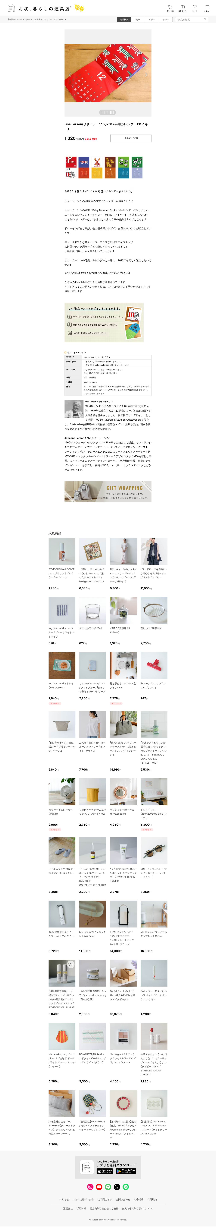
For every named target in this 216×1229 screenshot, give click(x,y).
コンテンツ (182, 11)
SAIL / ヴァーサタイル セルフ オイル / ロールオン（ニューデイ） (154, 995)
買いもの (170, 11)
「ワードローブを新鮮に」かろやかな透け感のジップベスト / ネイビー (154, 573)
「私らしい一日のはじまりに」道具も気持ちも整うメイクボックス (122, 995)
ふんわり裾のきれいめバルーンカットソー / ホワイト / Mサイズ (92, 746)
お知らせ (64, 1199)
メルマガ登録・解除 (83, 1199)
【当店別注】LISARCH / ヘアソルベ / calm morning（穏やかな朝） (92, 995)
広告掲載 (138, 1199)
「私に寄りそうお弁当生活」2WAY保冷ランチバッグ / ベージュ (62, 746)
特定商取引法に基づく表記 (104, 1208)
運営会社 (68, 1208)
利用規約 (152, 1199)
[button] (70, 75)
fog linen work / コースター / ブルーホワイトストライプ (61, 632)
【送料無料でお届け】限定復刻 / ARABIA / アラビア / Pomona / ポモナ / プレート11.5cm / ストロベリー (123, 1129)
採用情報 (81, 1208)
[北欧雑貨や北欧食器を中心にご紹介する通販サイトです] (44, 8)
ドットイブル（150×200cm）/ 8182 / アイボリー (154, 813)
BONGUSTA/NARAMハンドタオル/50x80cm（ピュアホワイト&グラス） (92, 1058)
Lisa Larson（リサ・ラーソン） (97, 357)
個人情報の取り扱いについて (137, 1208)
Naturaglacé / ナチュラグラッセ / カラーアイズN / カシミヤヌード (123, 1058)
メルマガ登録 (131, 138)
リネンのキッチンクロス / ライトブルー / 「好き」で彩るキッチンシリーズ (92, 687)
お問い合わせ (123, 1199)
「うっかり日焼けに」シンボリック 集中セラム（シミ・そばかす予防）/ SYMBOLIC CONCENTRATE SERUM (92, 876)
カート (195, 11)
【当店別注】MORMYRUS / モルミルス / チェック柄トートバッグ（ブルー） (92, 1125)
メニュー (207, 11)
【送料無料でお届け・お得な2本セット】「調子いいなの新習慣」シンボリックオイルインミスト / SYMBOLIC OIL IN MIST (61, 999)
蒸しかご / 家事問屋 (151, 628)
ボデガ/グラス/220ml (90, 628)
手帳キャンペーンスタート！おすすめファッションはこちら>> (37, 19)
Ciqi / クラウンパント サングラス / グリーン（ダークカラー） (154, 872)
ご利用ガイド (105, 1199)
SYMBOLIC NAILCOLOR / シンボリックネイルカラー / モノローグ (62, 573)
